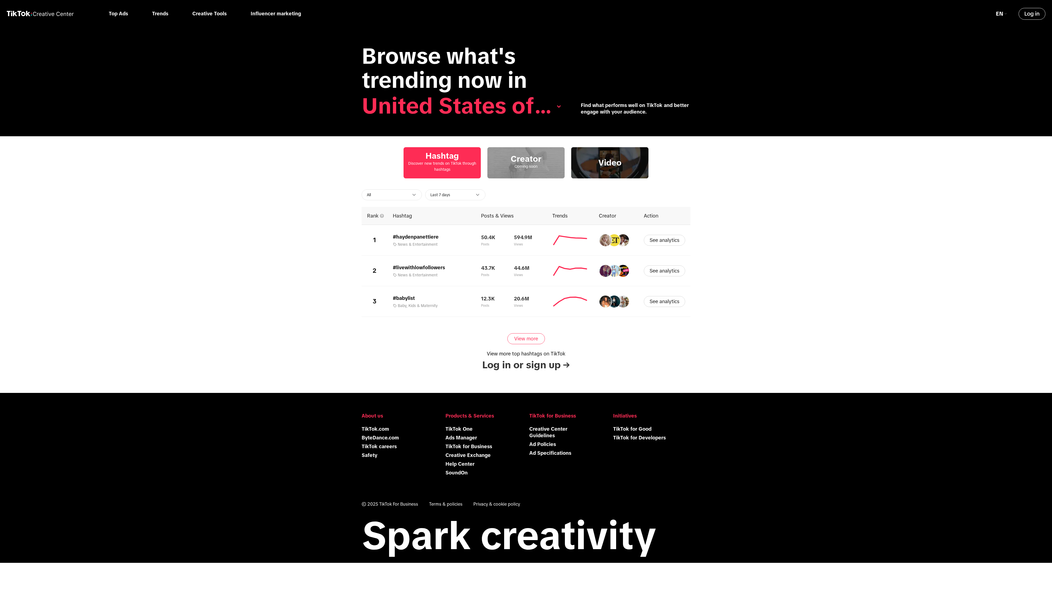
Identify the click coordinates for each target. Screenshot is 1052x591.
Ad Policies (542, 444)
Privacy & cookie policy (496, 504)
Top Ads (118, 13)
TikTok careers (379, 446)
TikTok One (459, 429)
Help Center (459, 464)
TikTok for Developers (639, 438)
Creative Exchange (468, 455)
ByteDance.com (380, 438)
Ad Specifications (550, 453)
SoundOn (456, 473)
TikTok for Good (632, 429)
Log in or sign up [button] (526, 364)
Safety (369, 455)
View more (526, 338)
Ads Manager (461, 438)
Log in (1032, 14)
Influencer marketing (276, 13)
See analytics (664, 240)
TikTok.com (375, 429)
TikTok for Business (468, 446)
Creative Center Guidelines (548, 432)
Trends (160, 13)
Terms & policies (445, 504)
